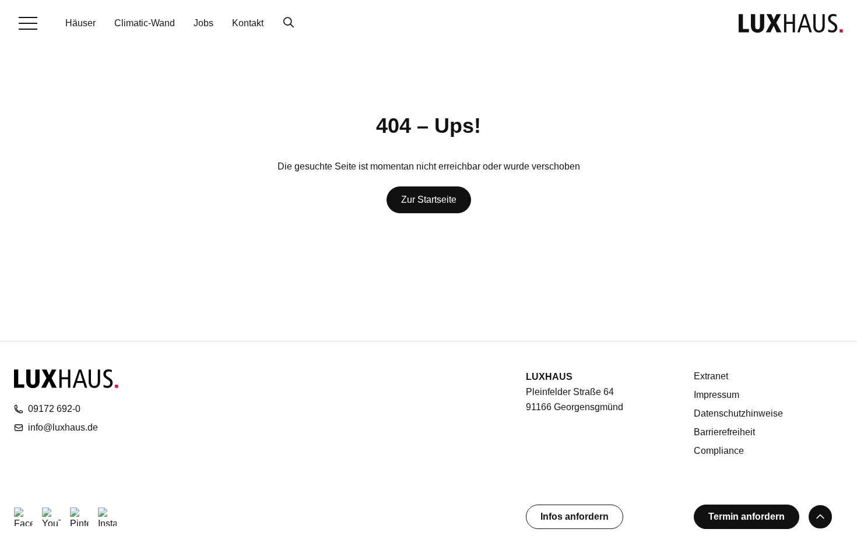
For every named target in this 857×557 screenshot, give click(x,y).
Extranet (711, 376)
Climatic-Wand (144, 23)
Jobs (203, 23)
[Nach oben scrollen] (820, 516)
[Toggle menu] (28, 23)
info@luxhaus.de (63, 427)
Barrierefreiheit (724, 432)
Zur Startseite (428, 200)
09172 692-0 (54, 409)
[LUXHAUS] (791, 23)
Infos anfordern (574, 516)
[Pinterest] (79, 516)
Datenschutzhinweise (738, 413)
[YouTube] (51, 516)
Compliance (719, 451)
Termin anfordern (746, 516)
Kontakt (248, 23)
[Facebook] (23, 516)
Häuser (80, 23)
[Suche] (289, 23)
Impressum (716, 395)
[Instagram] (107, 516)
